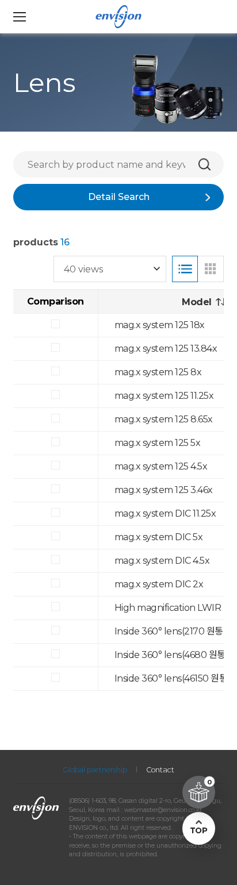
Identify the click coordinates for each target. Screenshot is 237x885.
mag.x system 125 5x (157, 442)
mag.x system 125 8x (158, 372)
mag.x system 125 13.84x (165, 348)
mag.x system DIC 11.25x (165, 513)
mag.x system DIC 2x (159, 584)
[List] (185, 269)
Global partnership (95, 769)
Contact (160, 769)
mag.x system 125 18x (159, 325)
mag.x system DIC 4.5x (162, 560)
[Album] (210, 269)
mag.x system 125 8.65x (163, 419)
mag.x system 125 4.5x (161, 466)
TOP (198, 830)
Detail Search (119, 196)
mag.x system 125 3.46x (163, 489)
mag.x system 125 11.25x (164, 395)
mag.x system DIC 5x (158, 537)
